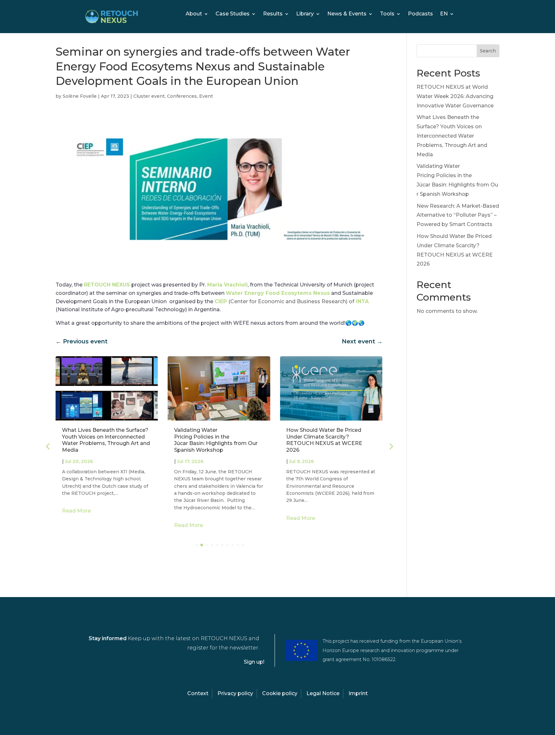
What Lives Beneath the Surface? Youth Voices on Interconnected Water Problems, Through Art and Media (106, 440)
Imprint (358, 693)
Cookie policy (279, 693)
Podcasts (420, 14)
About (194, 14)
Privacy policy (235, 693)
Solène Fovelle (80, 96)
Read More (76, 511)
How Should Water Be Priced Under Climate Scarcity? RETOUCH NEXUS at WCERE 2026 (324, 440)
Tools (387, 14)
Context (197, 693)
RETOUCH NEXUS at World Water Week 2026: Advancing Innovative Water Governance (455, 96)
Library (305, 14)
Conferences (182, 96)
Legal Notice (322, 693)
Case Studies (233, 14)
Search (488, 51)
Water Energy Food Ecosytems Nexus (278, 293)
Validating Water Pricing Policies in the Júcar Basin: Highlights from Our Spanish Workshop (216, 440)
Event (206, 96)
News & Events (346, 14)
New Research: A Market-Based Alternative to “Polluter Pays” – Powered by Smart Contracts (458, 215)
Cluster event (149, 96)
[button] (391, 446)
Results (273, 14)
